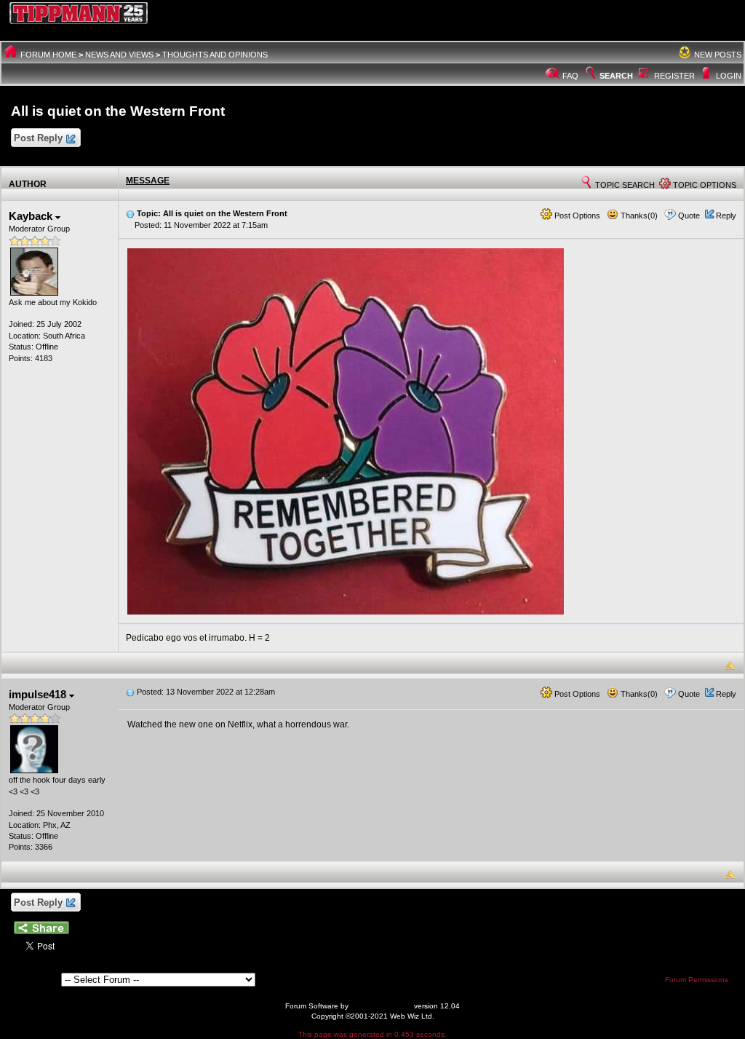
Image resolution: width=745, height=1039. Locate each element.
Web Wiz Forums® (381, 1006)
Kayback (32, 216)
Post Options (576, 215)
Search (616, 75)
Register (674, 75)
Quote (689, 215)
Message (148, 180)
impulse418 (39, 694)
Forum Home (48, 54)
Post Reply (38, 138)
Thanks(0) (638, 215)
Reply (726, 215)
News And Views (119, 54)
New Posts (717, 54)
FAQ (570, 75)
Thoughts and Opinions (215, 54)
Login (728, 75)
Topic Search (624, 185)
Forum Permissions (697, 980)
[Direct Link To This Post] (130, 213)
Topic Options (703, 185)
